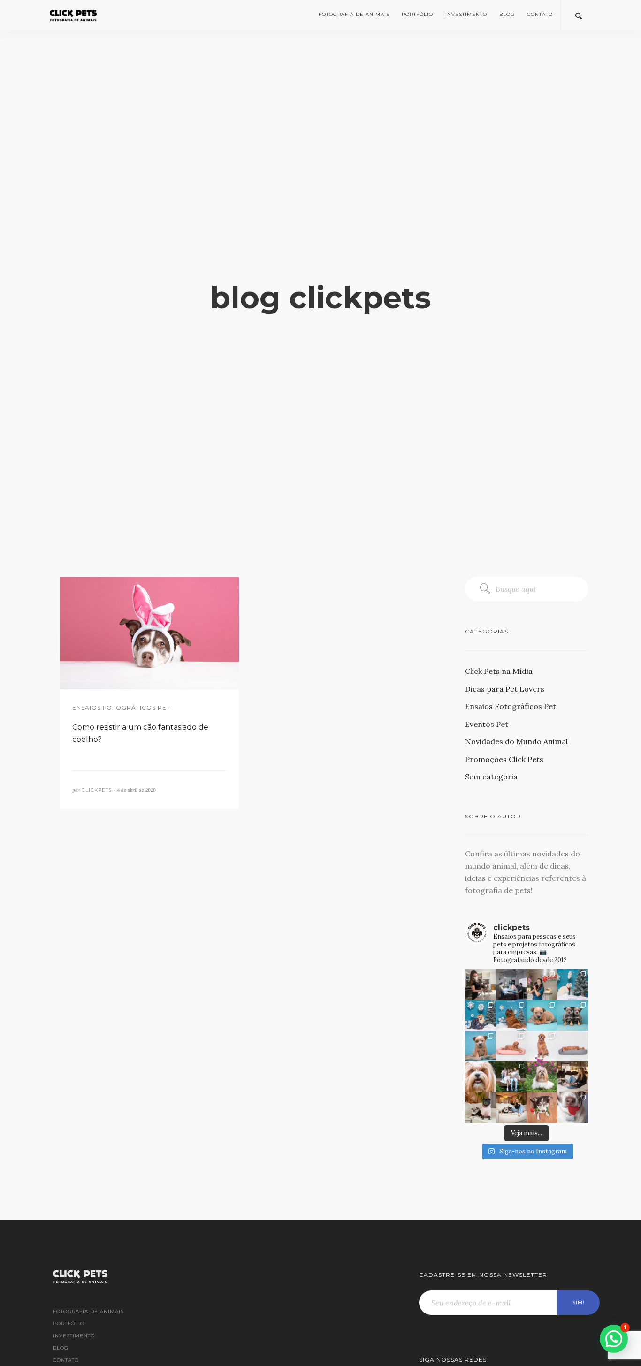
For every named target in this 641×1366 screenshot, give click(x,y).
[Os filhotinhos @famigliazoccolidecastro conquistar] (542, 1015)
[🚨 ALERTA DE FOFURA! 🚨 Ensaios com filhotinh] (480, 1046)
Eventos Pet (486, 724)
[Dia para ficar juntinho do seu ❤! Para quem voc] (542, 1107)
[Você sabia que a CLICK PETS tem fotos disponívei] (572, 1107)
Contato (540, 14)
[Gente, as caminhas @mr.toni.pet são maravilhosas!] (511, 1046)
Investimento (466, 14)
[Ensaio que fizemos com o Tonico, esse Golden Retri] (572, 1046)
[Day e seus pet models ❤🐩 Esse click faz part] (511, 1107)
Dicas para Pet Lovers (504, 689)
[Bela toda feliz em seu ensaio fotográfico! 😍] (480, 1076)
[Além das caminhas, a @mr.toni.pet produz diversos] (542, 1046)
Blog (507, 14)
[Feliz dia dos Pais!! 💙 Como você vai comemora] (511, 1076)
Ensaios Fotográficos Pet (510, 706)
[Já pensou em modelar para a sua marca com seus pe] (572, 1076)
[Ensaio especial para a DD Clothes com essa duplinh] (480, 1107)
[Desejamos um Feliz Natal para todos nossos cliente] (511, 1015)
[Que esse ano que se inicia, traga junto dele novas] (572, 984)
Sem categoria (491, 776)
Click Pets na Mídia (499, 671)
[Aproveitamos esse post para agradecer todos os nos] (480, 1015)
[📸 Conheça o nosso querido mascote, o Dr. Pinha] (480, 984)
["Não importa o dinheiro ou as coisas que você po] (572, 1015)
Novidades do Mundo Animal (516, 741)
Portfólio (417, 14)
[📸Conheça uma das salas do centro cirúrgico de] (511, 984)
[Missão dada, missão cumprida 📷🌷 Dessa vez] (542, 1076)
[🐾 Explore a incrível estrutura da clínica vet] (542, 984)
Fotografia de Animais (354, 14)
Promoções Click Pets (504, 759)
